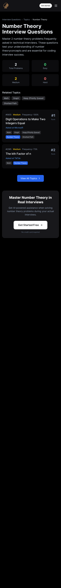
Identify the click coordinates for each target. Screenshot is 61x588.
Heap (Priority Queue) (33, 98)
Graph (16, 98)
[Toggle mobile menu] (56, 5)
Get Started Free (28, 225)
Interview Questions (11, 19)
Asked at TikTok (13, 158)
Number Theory (13, 137)
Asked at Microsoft (14, 127)
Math (6, 98)
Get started (45, 6)
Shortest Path (10, 103)
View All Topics (29, 178)
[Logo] (5, 5)
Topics (27, 19)
